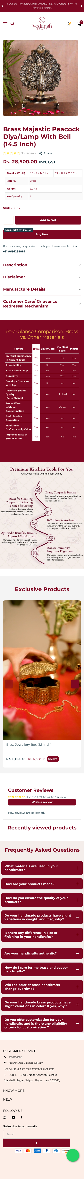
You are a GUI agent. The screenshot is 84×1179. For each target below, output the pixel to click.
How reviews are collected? (26, 813)
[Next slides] (75, 684)
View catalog (5, 23)
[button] (12, 153)
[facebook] (21, 1117)
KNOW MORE (14, 1090)
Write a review (42, 802)
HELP (7, 1099)
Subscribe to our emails (20, 1126)
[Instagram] (4, 1117)
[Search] (12, 23)
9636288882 (15, 1057)
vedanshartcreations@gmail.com (26, 1062)
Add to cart (48, 220)
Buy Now (26, 233)
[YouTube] (13, 1117)
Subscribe (36, 1143)
